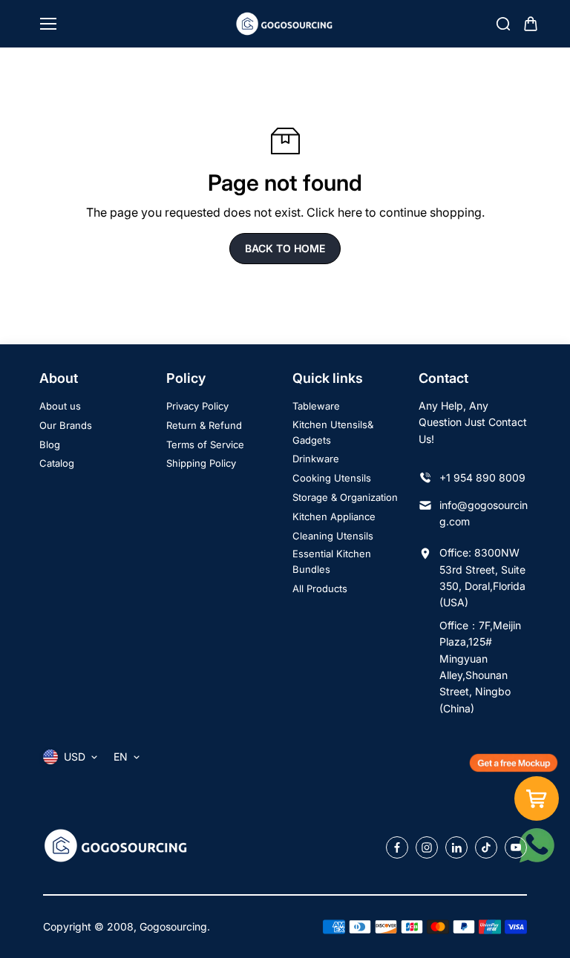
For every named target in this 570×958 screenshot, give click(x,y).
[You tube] (516, 847)
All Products (319, 588)
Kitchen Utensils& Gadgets (332, 432)
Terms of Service (205, 444)
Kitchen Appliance (334, 516)
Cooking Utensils (331, 478)
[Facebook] (397, 847)
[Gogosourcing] (285, 23)
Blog (49, 444)
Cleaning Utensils (332, 536)
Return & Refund (204, 425)
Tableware (316, 406)
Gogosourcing (173, 926)
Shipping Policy (201, 463)
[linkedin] (456, 847)
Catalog (56, 463)
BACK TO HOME (285, 248)
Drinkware (315, 459)
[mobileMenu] (48, 23)
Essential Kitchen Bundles (331, 561)
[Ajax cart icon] (530, 24)
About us (60, 406)
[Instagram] (427, 847)
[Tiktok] (486, 847)
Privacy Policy (197, 406)
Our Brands (65, 425)
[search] (503, 24)
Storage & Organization (345, 497)
